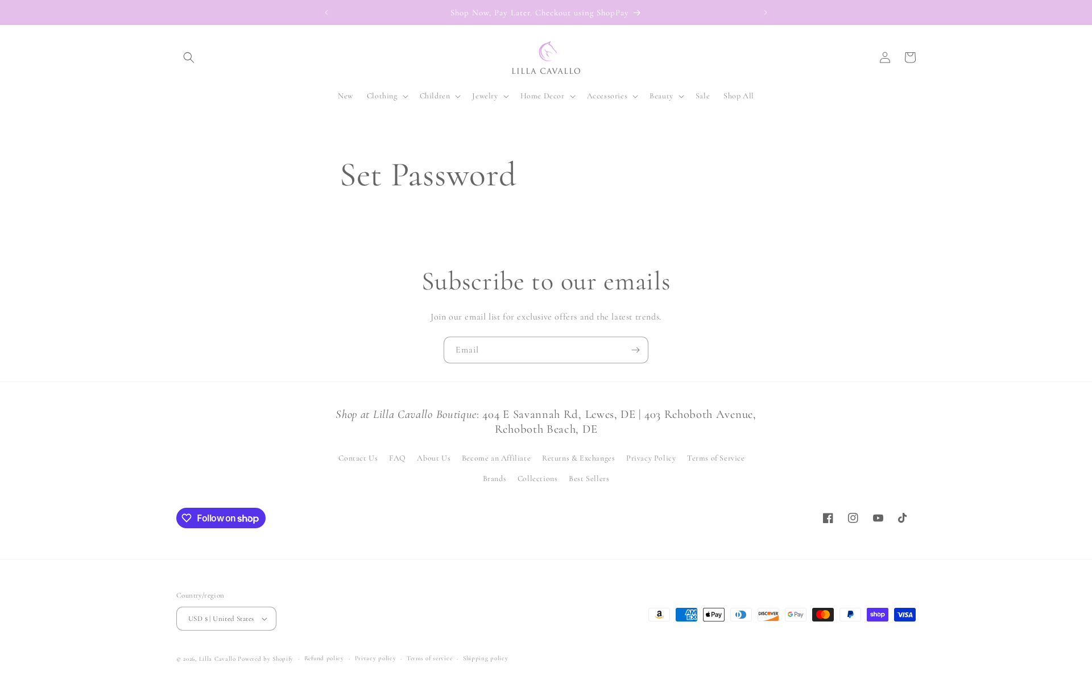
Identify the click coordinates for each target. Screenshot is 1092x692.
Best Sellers (589, 478)
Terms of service (429, 658)
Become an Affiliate (496, 458)
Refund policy (324, 658)
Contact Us (358, 458)
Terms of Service (716, 458)
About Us (433, 458)
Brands (495, 478)
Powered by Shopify (265, 658)
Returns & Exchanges (578, 458)
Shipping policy (485, 658)
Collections (538, 478)
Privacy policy (375, 658)
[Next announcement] (765, 12)
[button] (188, 57)
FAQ (397, 458)
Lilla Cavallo (217, 658)
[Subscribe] (635, 350)
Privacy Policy (651, 458)
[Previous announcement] (326, 12)
